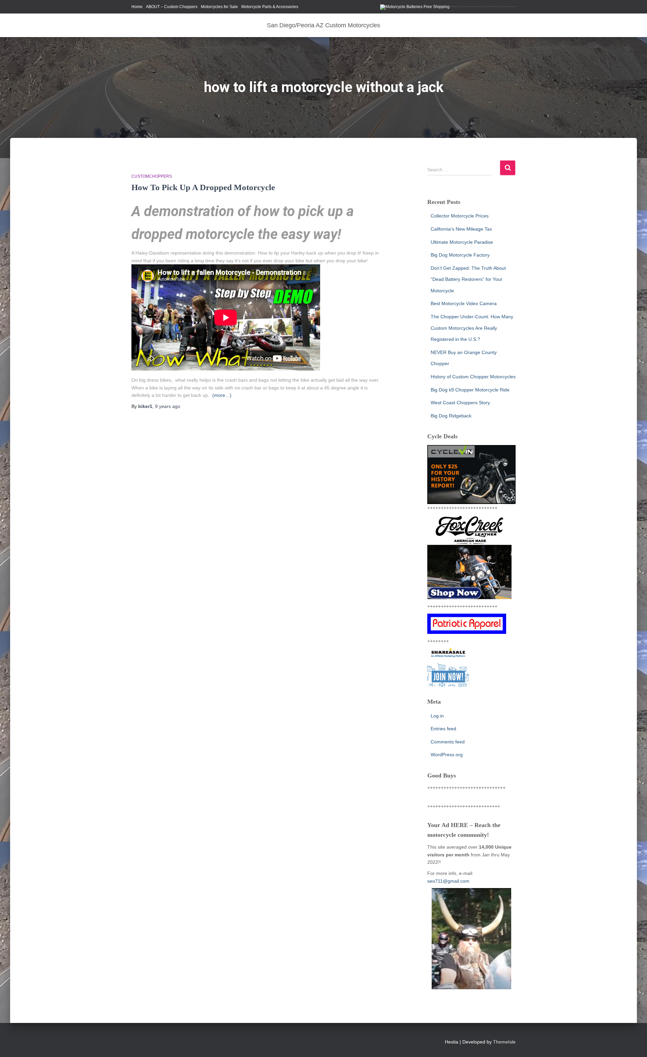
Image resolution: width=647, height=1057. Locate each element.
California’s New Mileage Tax (461, 229)
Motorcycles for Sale (219, 6)
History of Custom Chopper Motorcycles (473, 376)
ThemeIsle (504, 1042)
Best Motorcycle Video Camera (464, 303)
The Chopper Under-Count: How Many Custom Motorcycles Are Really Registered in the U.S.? (472, 328)
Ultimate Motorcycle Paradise (462, 242)
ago (167, 406)
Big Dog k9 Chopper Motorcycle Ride (470, 389)
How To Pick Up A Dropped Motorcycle (203, 187)
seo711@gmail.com (448, 881)
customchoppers (151, 176)
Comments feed (448, 741)
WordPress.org (447, 754)
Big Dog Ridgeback (451, 415)
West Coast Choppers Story (460, 402)
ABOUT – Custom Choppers (171, 6)
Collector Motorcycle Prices (460, 215)
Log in (437, 715)
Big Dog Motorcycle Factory (460, 255)
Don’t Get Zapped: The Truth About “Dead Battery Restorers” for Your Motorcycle (468, 279)
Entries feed (443, 728)
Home (137, 6)
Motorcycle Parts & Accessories (269, 6)
